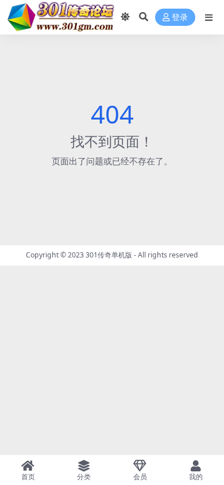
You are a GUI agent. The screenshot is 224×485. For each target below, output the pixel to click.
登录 (180, 17)
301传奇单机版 (109, 255)
